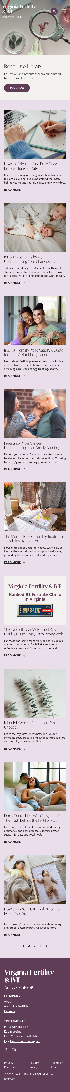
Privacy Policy (34, 1065)
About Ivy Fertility (16, 1006)
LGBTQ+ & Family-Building (22, 1036)
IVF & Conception (16, 1027)
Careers (9, 1011)
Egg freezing (13, 1031)
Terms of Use (57, 1065)
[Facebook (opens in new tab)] (6, 1050)
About (8, 1001)
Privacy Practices (10, 1065)
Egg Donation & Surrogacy (22, 1041)
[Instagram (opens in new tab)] (14, 1050)
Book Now (17, 88)
